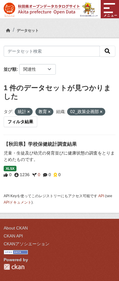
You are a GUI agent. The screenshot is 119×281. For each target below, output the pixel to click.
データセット (28, 30)
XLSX (10, 168)
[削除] (28, 112)
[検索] (107, 51)
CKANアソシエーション (26, 243)
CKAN (14, 267)
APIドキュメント (17, 202)
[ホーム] (8, 30)
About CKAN (16, 228)
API (101, 196)
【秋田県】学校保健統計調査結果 (40, 144)
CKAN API (13, 235)
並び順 (10, 69)
